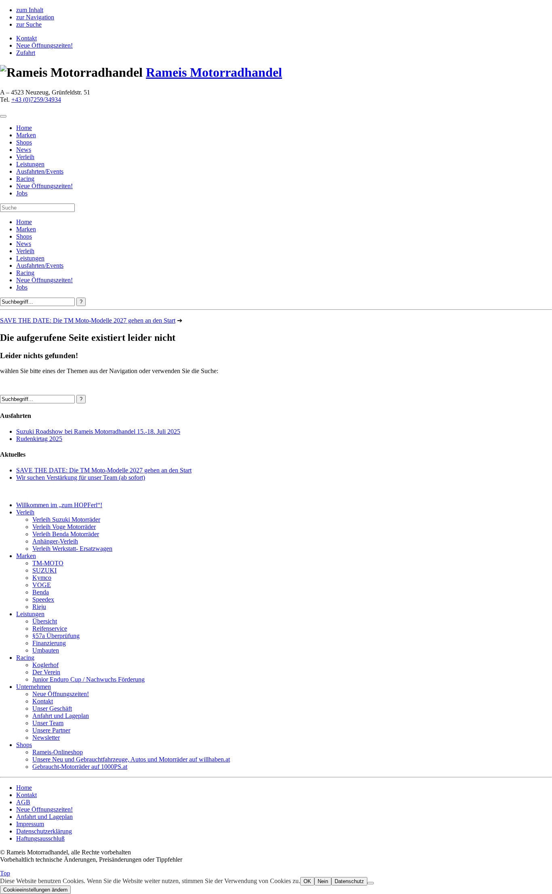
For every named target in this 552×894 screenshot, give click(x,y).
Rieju (39, 606)
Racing (25, 272)
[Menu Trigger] (3, 116)
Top (5, 873)
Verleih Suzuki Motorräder (66, 519)
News (23, 243)
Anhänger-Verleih (55, 541)
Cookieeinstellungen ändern (35, 890)
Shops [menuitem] (24, 142)
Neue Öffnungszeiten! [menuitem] (44, 186)
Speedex (43, 599)
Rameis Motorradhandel (214, 72)
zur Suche (29, 24)
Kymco (41, 577)
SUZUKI (44, 570)
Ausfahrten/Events (39, 265)
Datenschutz (349, 881)
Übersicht (44, 621)
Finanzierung (49, 643)
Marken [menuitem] (26, 135)
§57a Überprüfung (56, 635)
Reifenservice (49, 628)
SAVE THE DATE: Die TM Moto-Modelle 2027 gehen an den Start (87, 320)
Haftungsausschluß (40, 838)
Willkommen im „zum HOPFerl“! (59, 505)
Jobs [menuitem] (21, 193)
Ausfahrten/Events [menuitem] (39, 171)
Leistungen (30, 258)
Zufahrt (25, 52)
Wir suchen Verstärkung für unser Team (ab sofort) (80, 477)
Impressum (30, 824)
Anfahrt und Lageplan (60, 715)
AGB (23, 802)
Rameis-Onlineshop (57, 752)
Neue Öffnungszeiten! (44, 45)
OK (307, 881)
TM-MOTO (47, 563)
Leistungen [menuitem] (30, 164)
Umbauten (45, 650)
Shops (24, 236)
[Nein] (370, 883)
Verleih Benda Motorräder (65, 534)
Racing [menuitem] (25, 178)
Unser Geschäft (52, 708)
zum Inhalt (29, 9)
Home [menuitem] (24, 127)
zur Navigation (35, 17)
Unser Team (47, 723)
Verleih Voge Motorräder (64, 526)
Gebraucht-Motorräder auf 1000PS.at (79, 766)
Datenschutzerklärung (44, 831)
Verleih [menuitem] (25, 156)
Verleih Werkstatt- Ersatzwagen (72, 548)
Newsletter (46, 737)
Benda (40, 592)
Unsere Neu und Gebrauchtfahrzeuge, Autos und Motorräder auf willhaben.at (131, 759)
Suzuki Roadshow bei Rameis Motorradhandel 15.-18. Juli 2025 (98, 431)
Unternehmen (33, 686)
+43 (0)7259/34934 (36, 99)
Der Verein (46, 672)
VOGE (41, 584)
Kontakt (26, 38)
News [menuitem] (23, 149)
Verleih (25, 251)
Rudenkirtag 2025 (39, 438)
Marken (26, 229)
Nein (323, 881)
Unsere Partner (51, 730)
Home (24, 221)
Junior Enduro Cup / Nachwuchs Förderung (88, 679)
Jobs (21, 287)
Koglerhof (45, 664)
